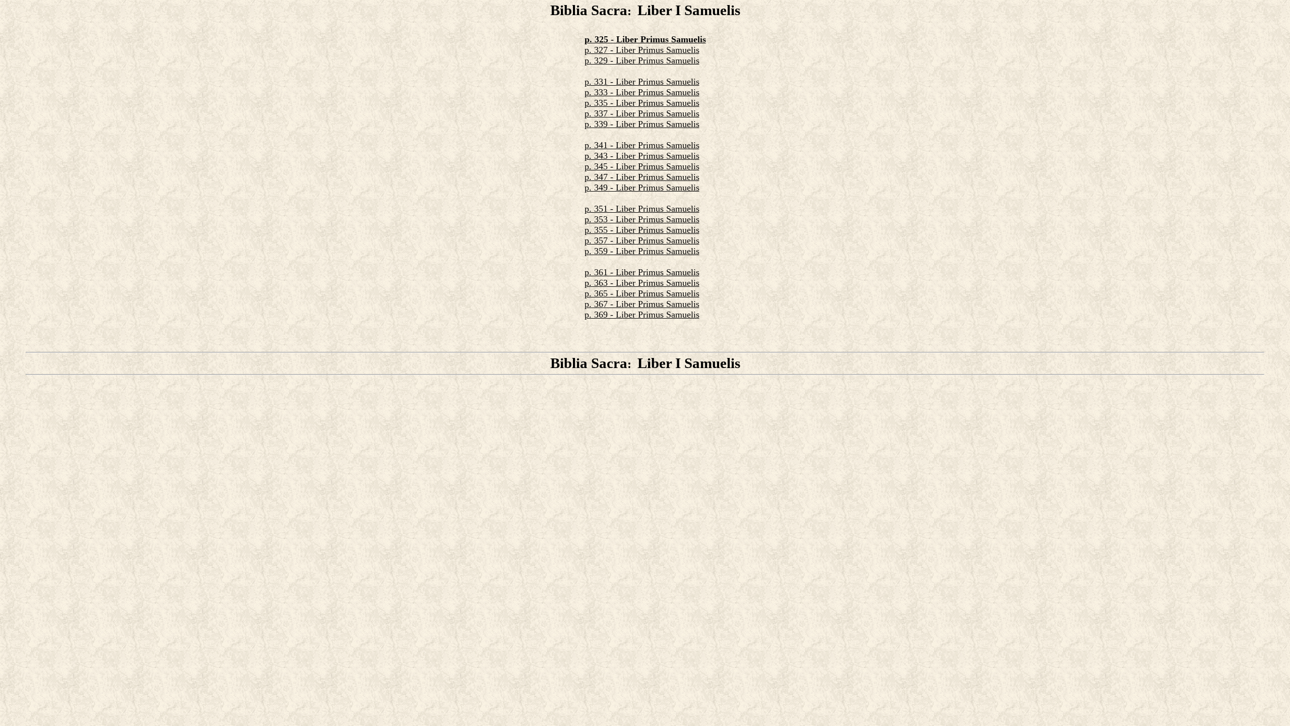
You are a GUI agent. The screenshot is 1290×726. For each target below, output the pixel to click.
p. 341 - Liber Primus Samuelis (642, 145)
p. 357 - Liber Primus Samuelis (642, 240)
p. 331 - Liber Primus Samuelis (642, 82)
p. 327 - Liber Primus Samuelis (642, 50)
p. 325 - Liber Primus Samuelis (645, 39)
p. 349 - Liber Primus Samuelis (642, 188)
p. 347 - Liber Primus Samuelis (642, 177)
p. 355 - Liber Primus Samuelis (642, 230)
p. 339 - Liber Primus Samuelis (642, 124)
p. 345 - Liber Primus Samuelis (642, 166)
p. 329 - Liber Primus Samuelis (642, 60)
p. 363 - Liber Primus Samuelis (642, 283)
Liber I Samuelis (688, 10)
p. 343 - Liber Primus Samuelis (642, 156)
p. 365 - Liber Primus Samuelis (642, 293)
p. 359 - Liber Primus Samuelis (642, 251)
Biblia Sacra (588, 10)
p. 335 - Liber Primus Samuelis (642, 103)
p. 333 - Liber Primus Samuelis (642, 92)
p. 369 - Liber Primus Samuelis (642, 315)
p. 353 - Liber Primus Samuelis (642, 219)
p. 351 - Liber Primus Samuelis (642, 209)
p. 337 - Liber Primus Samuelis (642, 113)
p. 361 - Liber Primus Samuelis (642, 272)
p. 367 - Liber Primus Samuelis (642, 304)
